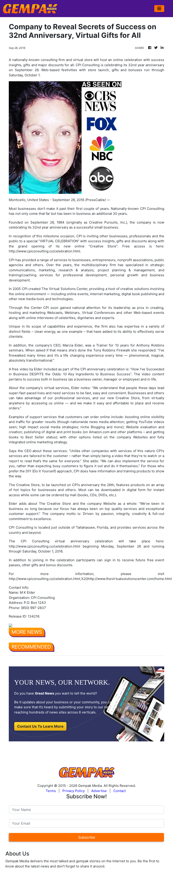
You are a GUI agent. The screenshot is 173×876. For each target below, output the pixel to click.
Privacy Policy (73, 791)
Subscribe (86, 837)
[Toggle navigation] (159, 8)
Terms (51, 791)
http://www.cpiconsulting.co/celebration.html (44, 251)
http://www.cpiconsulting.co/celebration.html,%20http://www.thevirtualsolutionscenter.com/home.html (90, 579)
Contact (119, 791)
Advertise (99, 791)
